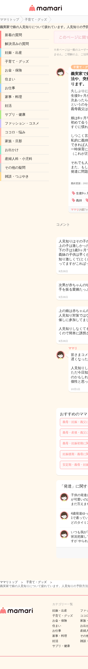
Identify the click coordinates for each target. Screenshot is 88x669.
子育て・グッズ (17, 61)
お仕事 (10, 88)
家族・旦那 (13, 141)
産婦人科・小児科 (18, 159)
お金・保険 (13, 70)
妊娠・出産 (13, 53)
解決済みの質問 (17, 44)
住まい (10, 79)
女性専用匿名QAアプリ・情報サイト (45, 11)
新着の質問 (13, 35)
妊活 (8, 106)
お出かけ (12, 150)
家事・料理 (13, 97)
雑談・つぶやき (17, 176)
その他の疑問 (15, 167)
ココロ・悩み (15, 132)
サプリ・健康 (15, 114)
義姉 (79, 200)
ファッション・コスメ (22, 123)
